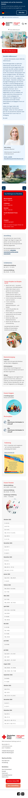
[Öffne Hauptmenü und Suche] (24, 23)
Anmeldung (5, 762)
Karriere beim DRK (13, 781)
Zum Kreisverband (7, 769)
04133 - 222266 (8, 157)
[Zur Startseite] (11, 24)
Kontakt (4, 771)
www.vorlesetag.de (9, 452)
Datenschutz (5, 777)
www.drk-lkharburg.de (8, 752)
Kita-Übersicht (5, 760)
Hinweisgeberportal (7, 775)
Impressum (5, 773)
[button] (10, 17)
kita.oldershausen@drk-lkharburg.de (13, 158)
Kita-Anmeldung (13, 785)
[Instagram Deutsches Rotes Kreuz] (22, 793)
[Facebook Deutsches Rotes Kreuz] (18, 793)
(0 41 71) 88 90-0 (6, 748)
